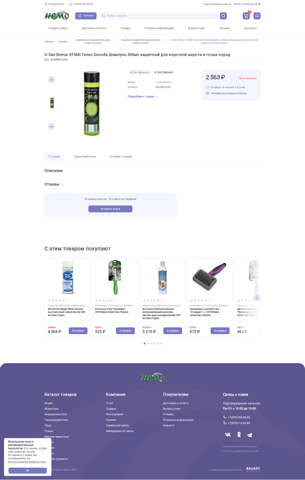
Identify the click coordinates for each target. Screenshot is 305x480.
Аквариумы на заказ (120, 431)
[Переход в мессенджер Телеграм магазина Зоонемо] (250, 438)
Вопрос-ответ (196, 28)
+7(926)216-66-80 (239, 423)
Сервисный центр (117, 425)
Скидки (125, 28)
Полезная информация (159, 28)
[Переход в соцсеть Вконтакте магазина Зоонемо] (228, 438)
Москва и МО (56, 4)
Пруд (47, 425)
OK (27, 470)
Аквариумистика (55, 414)
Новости (168, 425)
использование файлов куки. (27, 461)
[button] (51, 79)
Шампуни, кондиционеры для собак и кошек (93, 41)
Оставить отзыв (110, 208)
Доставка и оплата (94, 28)
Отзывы (225, 28)
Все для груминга (56, 459)
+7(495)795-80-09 (82, 4)
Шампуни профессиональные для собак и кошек (140, 41)
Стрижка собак (58, 28)
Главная (49, 41)
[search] (223, 15)
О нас (109, 403)
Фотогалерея (114, 414)
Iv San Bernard (164, 82)
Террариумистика (56, 420)
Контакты (250, 28)
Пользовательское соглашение (240, 446)
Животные (51, 408)
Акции (48, 403)
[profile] (257, 15)
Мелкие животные (56, 436)
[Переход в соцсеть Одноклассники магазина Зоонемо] (239, 438)
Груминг (63, 41)
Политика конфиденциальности (240, 451)
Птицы (48, 431)
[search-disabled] (103, 16)
